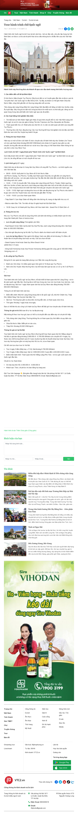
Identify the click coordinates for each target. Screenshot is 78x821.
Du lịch (24, 20)
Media (61, 727)
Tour (16, 13)
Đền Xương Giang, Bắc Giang (40, 543)
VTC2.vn (37, 752)
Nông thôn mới (64, 709)
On (5, 13)
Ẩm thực (28, 717)
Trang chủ (7, 20)
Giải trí (44, 713)
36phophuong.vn (38, 745)
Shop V (43, 13)
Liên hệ (55, 745)
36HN (33, 748)
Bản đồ (69, 13)
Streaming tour (9, 745)
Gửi (68, 459)
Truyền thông (58, 13)
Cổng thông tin (30, 709)
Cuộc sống (46, 717)
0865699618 (44, 802)
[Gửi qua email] (72, 28)
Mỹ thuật (28, 728)
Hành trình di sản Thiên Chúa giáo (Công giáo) (20, 430)
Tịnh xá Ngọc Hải (35, 527)
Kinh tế (44, 720)
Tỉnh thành (33, 13)
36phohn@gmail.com (38, 808)
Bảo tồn (62, 723)
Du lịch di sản (33, 20)
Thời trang (28, 724)
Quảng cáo (57, 752)
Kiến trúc (45, 709)
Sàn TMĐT (8, 721)
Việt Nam (23, 13)
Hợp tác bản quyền (60, 748)
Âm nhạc (28, 720)
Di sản (61, 719)
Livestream (8, 748)
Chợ (49, 13)
